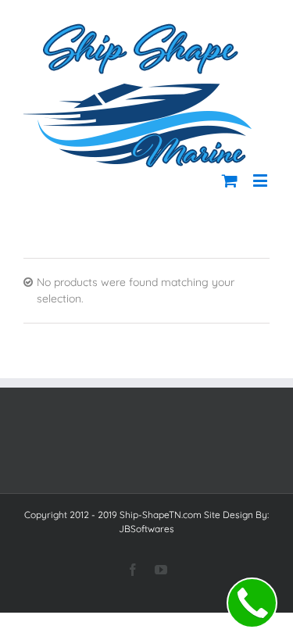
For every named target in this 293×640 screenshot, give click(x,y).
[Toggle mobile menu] (261, 180)
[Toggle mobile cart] (230, 180)
